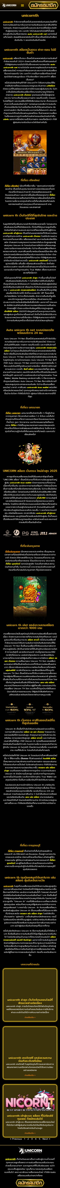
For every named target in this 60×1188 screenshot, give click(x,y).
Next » (46, 1139)
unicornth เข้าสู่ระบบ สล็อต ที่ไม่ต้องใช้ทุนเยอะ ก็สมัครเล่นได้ (30, 1117)
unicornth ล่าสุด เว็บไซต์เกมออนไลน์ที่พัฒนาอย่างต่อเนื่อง (30, 1001)
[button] (22, 5)
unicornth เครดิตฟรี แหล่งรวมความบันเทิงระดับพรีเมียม (30, 1059)
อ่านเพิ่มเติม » (30, 1017)
